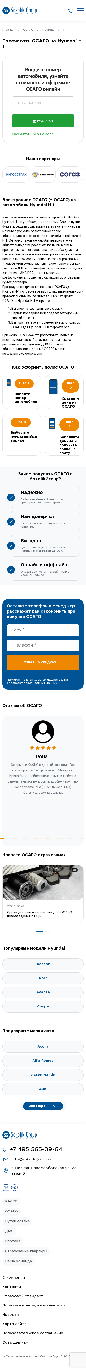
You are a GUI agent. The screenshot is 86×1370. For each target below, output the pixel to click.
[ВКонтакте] (6, 1190)
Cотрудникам (15, 1343)
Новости (10, 1315)
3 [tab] (25, 838)
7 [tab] (71, 838)
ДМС (9, 1231)
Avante (43, 992)
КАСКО (11, 1201)
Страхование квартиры (26, 1251)
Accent (43, 964)
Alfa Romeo (43, 1061)
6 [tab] (60, 838)
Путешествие (17, 1221)
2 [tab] (14, 838)
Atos (43, 978)
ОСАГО (11, 1211)
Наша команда (18, 1261)
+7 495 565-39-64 (36, 1150)
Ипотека (13, 1241)
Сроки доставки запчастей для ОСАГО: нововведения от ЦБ (40, 914)
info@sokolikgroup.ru (31, 1159)
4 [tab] (37, 838)
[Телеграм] (14, 1190)
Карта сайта (14, 1324)
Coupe (43, 1006)
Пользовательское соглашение (32, 1333)
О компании (13, 1278)
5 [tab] (48, 838)
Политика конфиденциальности (33, 1305)
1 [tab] (39, 931)
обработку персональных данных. (32, 683)
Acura (43, 1046)
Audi (43, 1089)
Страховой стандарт (22, 1296)
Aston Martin (43, 1075)
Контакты (11, 1287)
